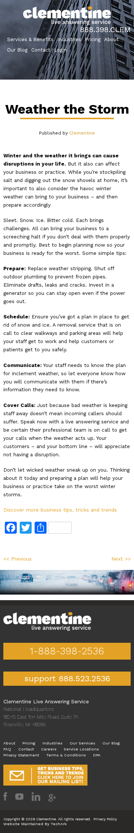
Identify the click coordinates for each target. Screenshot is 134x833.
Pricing (92, 39)
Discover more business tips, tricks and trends (60, 510)
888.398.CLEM (105, 29)
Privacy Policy (105, 819)
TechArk (59, 823)
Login (60, 50)
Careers (49, 749)
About (111, 39)
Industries (69, 39)
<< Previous (17, 559)
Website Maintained (23, 823)
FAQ (7, 749)
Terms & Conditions (66, 755)
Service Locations (81, 749)
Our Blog (17, 50)
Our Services (82, 743)
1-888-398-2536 (67, 651)
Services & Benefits (30, 39)
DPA (96, 755)
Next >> (121, 559)
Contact (40, 50)
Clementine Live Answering (67, 15)
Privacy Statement (21, 755)
